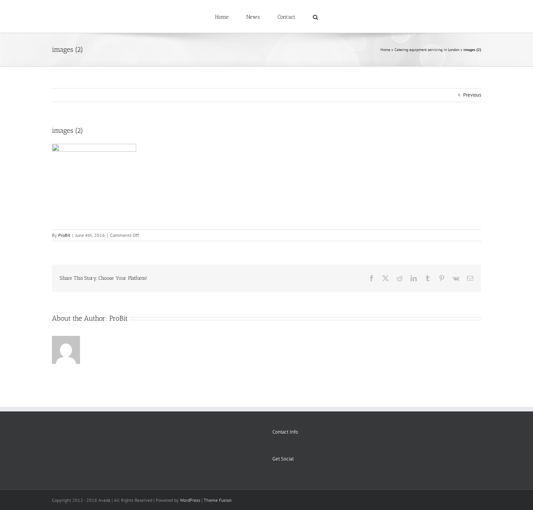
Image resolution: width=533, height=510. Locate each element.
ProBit (64, 235)
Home (385, 49)
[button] (299, 16)
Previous (472, 95)
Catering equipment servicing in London (426, 49)
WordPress (190, 500)
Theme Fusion (218, 500)
